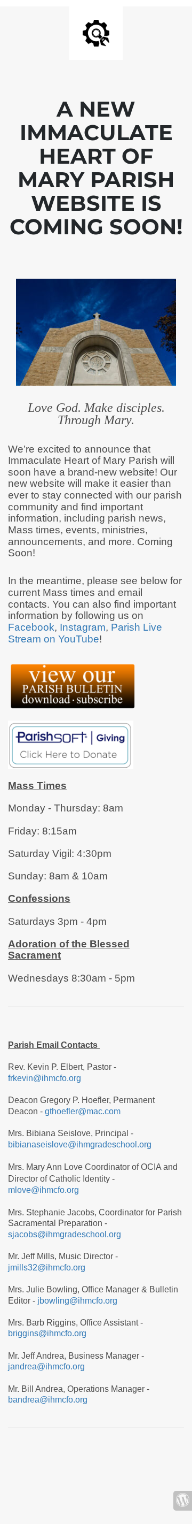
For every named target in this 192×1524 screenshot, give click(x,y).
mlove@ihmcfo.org (43, 1189)
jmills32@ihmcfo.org (46, 1267)
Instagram (83, 627)
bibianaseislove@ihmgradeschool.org (79, 1144)
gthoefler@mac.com (83, 1111)
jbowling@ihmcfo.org (77, 1300)
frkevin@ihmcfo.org (44, 1078)
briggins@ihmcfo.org (47, 1333)
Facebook (31, 627)
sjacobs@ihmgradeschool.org (64, 1234)
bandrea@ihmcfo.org (49, 1399)
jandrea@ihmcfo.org (46, 1366)
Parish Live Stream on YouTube (85, 633)
